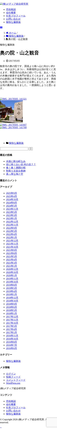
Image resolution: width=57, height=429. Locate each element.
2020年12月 (12, 269)
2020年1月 (11, 275)
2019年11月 (12, 278)
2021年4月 (11, 259)
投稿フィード (13, 377)
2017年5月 (11, 326)
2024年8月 (11, 202)
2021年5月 (11, 256)
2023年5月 (11, 212)
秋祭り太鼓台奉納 (16, 170)
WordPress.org (13, 383)
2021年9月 (11, 250)
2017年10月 (12, 323)
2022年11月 (12, 224)
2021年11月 (12, 243)
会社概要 (11, 12)
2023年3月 (11, 215)
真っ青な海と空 (14, 174)
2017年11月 (12, 319)
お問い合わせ (13, 19)
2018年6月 (11, 307)
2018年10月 (12, 300)
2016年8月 (11, 342)
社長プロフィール (16, 15)
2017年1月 (11, 332)
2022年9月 (11, 228)
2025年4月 (11, 196)
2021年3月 (11, 262)
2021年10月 (12, 247)
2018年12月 (12, 297)
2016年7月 (11, 345)
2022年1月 (11, 237)
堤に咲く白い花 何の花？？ (21, 164)
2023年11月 (12, 209)
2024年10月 (12, 199)
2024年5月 (11, 205)
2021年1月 (11, 266)
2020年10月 (12, 272)
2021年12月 (12, 240)
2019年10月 (12, 281)
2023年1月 (11, 218)
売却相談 (11, 9)
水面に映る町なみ (16, 161)
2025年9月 (11, 193)
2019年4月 (11, 291)
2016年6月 (11, 348)
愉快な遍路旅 (13, 22)
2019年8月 (11, 285)
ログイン (11, 373)
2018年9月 (11, 304)
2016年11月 (12, 335)
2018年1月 (11, 313)
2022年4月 (11, 234)
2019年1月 (11, 294)
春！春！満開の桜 (16, 167)
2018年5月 (11, 310)
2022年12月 (12, 221)
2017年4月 (11, 329)
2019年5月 (11, 288)
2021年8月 (11, 253)
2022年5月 (11, 231)
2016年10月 (12, 338)
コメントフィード (16, 380)
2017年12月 (12, 316)
